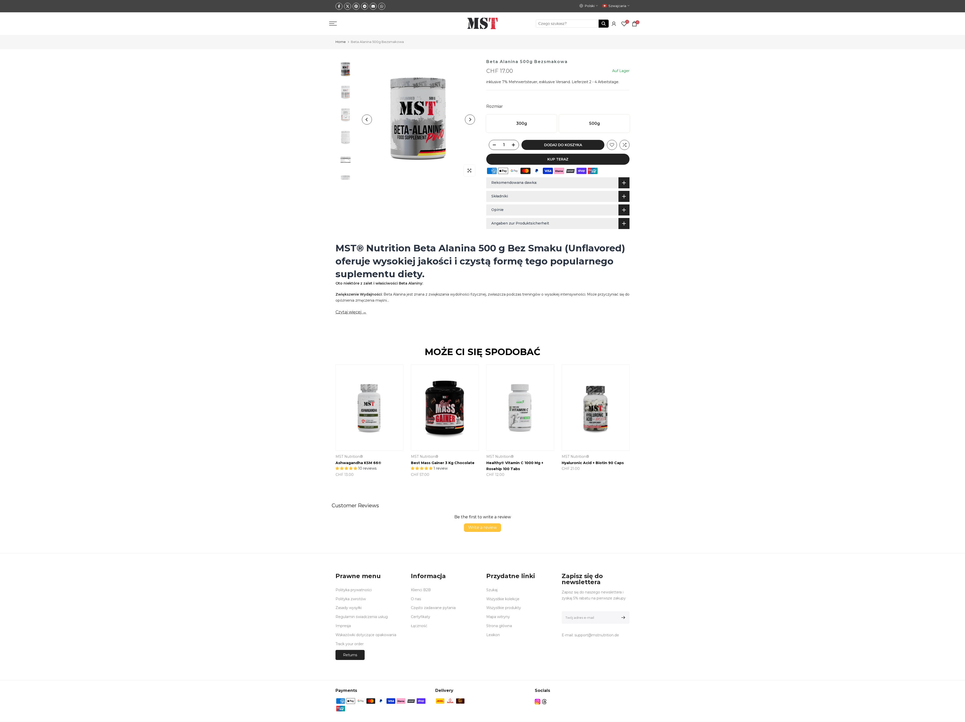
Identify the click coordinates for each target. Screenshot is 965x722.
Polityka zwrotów (350, 599)
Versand (563, 82)
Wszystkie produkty (503, 607)
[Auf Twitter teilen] (347, 6)
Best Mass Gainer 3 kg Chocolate (442, 463)
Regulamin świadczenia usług (361, 617)
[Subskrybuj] (622, 617)
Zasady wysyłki (348, 607)
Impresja (343, 626)
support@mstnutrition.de (596, 635)
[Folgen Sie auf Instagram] (537, 701)
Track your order (349, 644)
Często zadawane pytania (433, 607)
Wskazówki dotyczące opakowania (365, 635)
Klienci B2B (421, 590)
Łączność (419, 626)
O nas (416, 599)
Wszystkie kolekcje (502, 599)
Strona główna (499, 626)
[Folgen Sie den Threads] (544, 701)
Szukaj (492, 590)
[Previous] (367, 120)
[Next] (470, 120)
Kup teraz (557, 159)
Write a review (482, 527)
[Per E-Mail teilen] (373, 6)
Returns (350, 655)
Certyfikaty (420, 617)
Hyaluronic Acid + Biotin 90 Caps (593, 463)
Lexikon (493, 635)
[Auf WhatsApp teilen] (381, 6)
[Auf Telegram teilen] (364, 6)
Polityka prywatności (353, 590)
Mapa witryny (498, 617)
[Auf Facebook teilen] (339, 6)
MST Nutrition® (349, 456)
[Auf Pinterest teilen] (356, 6)
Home (340, 42)
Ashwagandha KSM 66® (358, 463)
